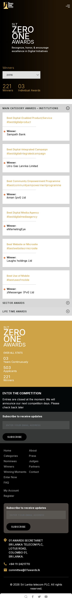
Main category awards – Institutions (30, 108)
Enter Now (10, 477)
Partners (34, 466)
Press (32, 456)
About (33, 450)
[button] (67, 5)
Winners (9, 466)
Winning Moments (15, 472)
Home (7, 450)
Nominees (10, 461)
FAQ (6, 482)
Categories (11, 456)
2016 (10, 75)
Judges (33, 461)
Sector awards (14, 303)
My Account (11, 490)
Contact (34, 472)
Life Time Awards (15, 311)
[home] (8, 5)
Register (9, 496)
